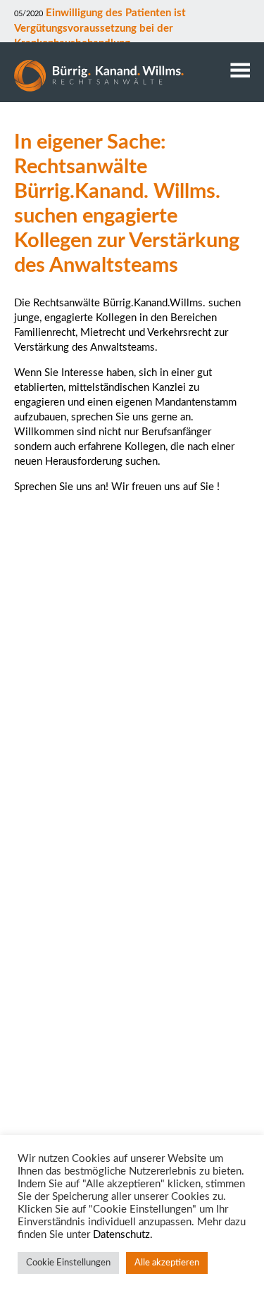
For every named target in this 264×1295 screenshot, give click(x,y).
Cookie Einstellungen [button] (68, 1263)
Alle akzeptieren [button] (166, 1263)
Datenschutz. (123, 1235)
